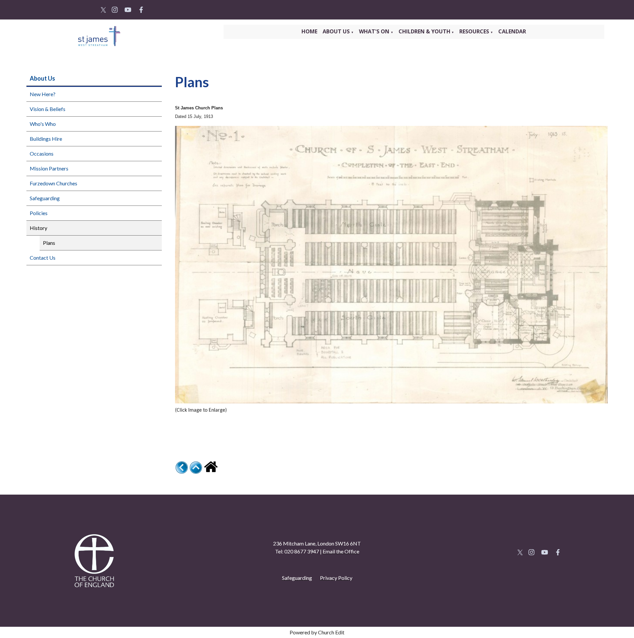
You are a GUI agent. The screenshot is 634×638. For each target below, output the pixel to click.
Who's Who (43, 124)
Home (309, 31)
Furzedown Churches (53, 183)
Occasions (41, 153)
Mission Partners (49, 168)
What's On (375, 31)
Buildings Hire (46, 138)
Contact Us (42, 257)
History (38, 228)
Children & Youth (424, 31)
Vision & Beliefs (47, 109)
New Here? (42, 94)
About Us (337, 31)
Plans (49, 243)
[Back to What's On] (181, 472)
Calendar (512, 31)
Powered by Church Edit (317, 632)
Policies (39, 213)
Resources (474, 31)
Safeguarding (45, 198)
